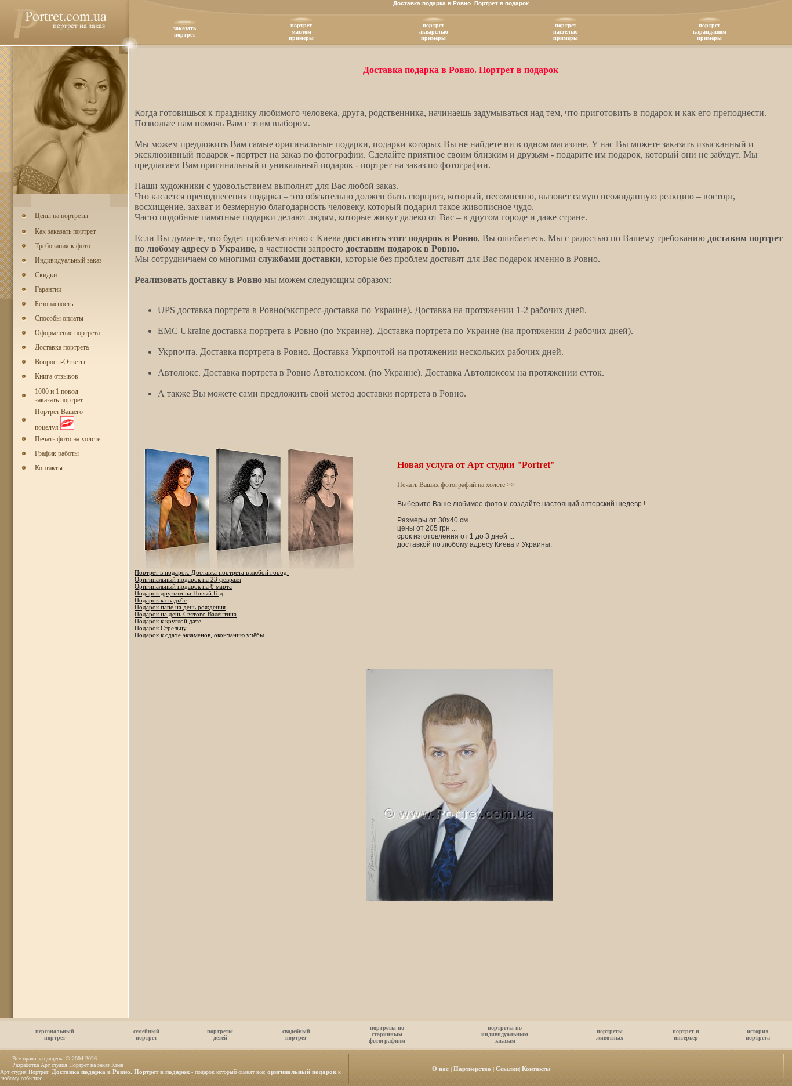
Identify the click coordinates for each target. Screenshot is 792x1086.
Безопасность (54, 304)
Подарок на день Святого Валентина (186, 614)
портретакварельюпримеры (433, 31)
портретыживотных (609, 1034)
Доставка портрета (62, 347)
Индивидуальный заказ (68, 260)
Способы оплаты (59, 318)
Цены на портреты (61, 216)
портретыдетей (220, 1034)
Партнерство (472, 1068)
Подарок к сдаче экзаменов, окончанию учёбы (199, 634)
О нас (440, 1068)
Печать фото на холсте (67, 439)
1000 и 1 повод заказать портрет (59, 395)
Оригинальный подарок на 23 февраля (188, 579)
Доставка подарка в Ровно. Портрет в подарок (121, 1071)
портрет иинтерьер (686, 1034)
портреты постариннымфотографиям (387, 1034)
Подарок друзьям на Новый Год (179, 593)
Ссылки (507, 1068)
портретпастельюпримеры (565, 31)
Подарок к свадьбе (161, 600)
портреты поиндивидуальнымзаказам (504, 1034)
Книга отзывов (56, 376)
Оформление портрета (67, 333)
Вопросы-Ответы (60, 362)
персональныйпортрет (54, 1034)
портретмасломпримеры (301, 31)
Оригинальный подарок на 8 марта (183, 586)
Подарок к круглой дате (168, 621)
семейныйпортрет (146, 1034)
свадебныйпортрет (296, 1034)
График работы (57, 453)
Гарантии (48, 289)
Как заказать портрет (65, 231)
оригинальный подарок (301, 1071)
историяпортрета (758, 1034)
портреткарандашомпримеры (709, 31)
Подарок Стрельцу (161, 627)
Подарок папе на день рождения (180, 607)
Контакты (49, 468)
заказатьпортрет (184, 31)
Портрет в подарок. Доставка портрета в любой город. (212, 572)
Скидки (46, 275)
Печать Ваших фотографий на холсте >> (456, 485)
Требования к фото (62, 246)
